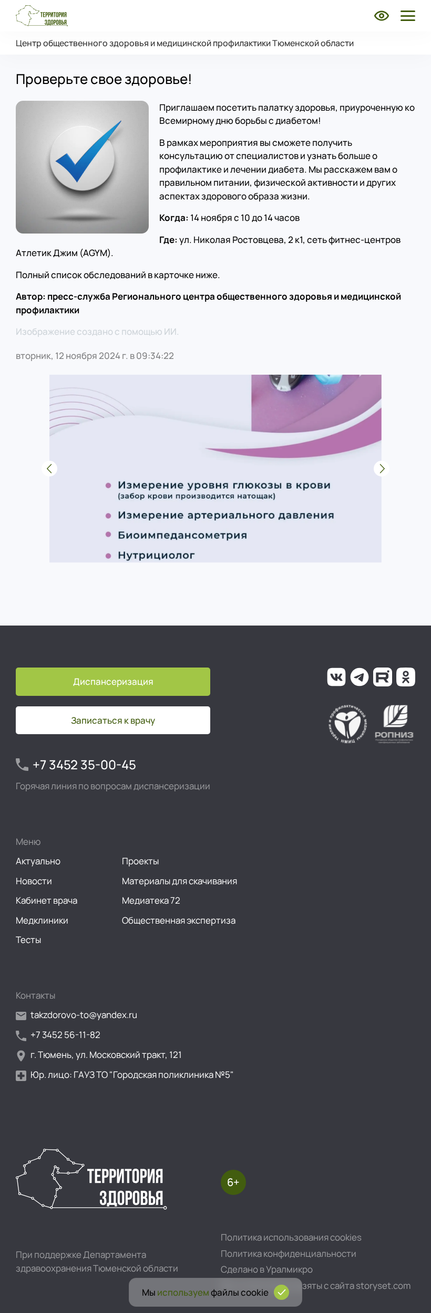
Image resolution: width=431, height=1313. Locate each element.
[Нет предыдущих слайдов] (49, 469)
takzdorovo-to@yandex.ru (83, 1015)
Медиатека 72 (151, 900)
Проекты (140, 861)
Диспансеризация (113, 681)
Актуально (38, 861)
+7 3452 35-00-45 (84, 764)
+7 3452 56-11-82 (65, 1035)
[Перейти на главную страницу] (42, 15)
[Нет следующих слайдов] (381, 469)
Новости (34, 881)
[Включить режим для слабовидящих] (381, 15)
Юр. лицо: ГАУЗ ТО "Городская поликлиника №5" (132, 1074)
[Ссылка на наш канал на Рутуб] (382, 677)
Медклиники (42, 920)
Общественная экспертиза (178, 920)
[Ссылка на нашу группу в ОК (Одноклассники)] (405, 677)
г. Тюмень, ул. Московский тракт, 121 (106, 1055)
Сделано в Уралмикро (267, 1269)
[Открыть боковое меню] (405, 15)
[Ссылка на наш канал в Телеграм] (359, 677)
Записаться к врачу (113, 720)
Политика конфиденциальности (288, 1253)
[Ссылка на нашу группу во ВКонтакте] (336, 677)
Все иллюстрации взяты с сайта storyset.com (316, 1285)
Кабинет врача (46, 900)
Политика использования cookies (291, 1237)
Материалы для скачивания (179, 881)
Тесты (28, 940)
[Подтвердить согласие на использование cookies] (281, 1292)
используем (183, 1292)
